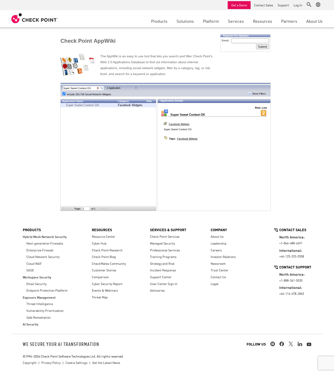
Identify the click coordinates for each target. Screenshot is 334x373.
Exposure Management (39, 297)
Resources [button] (262, 21)
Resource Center (103, 236)
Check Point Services (164, 236)
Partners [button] (289, 21)
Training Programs (163, 256)
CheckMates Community (109, 263)
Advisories (157, 290)
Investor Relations (223, 256)
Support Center (161, 277)
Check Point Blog (104, 256)
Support (283, 5)
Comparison (100, 277)
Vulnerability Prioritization (45, 310)
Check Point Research (107, 250)
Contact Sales (263, 5)
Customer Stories (104, 270)
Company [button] (219, 229)
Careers (216, 250)
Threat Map (100, 297)
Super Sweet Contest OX (82, 105)
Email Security (36, 283)
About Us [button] (314, 21)
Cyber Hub (99, 243)
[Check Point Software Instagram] (272, 344)
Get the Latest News (106, 362)
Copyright (30, 362)
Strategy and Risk (162, 263)
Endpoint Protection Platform (46, 290)
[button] (309, 4)
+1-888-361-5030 (290, 280)
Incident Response (163, 270)
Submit (262, 46)
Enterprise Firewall (39, 250)
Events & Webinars (105, 290)
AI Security (30, 324)
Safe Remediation (38, 317)
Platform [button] (211, 21)
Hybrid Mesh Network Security (45, 236)
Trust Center (219, 270)
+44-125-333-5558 (291, 256)
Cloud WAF (34, 263)
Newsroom (218, 263)
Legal (214, 283)
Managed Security (162, 243)
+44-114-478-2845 (291, 293)
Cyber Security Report (107, 283)
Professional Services (165, 250)
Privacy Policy (51, 362)
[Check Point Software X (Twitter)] (291, 344)
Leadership (219, 243)
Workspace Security (37, 277)
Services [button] (236, 21)
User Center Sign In (163, 283)
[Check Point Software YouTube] (309, 344)
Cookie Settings (76, 362)
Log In (298, 5)
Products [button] (159, 21)
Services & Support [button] (168, 229)
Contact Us (218, 277)
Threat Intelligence (39, 303)
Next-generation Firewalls (44, 243)
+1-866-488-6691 (290, 243)
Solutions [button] (185, 21)
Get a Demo (239, 5)
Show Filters (259, 93)
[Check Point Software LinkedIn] (300, 344)
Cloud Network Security (43, 256)
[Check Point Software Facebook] (281, 344)
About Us (217, 236)
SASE (30, 270)
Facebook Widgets (130, 105)
